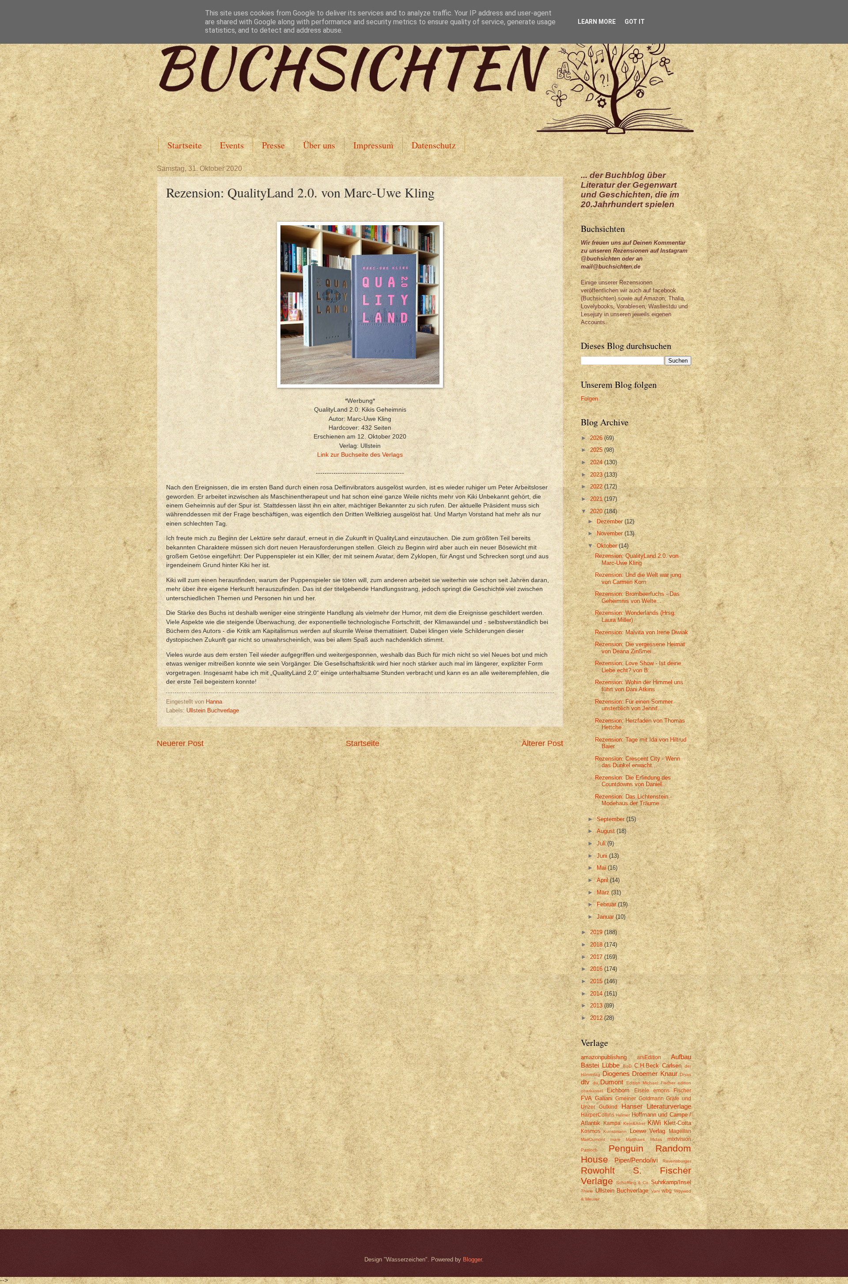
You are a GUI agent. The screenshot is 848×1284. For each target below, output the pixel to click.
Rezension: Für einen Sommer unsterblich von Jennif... (634, 705)
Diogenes (616, 1073)
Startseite (184, 145)
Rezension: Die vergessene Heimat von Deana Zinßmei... (640, 647)
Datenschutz (434, 145)
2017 (597, 957)
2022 (597, 486)
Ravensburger (676, 1161)
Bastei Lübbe (600, 1065)
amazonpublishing (604, 1057)
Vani (655, 1191)
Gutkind (608, 1107)
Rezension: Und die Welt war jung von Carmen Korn (638, 578)
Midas (656, 1139)
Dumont (611, 1082)
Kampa (612, 1123)
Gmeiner (625, 1098)
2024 (597, 462)
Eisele (641, 1090)
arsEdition (649, 1057)
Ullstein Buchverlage (212, 710)
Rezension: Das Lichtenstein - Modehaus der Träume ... (633, 800)
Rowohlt (598, 1170)
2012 (597, 1018)
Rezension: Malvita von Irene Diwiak (641, 632)
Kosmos (590, 1131)
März (604, 892)
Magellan (680, 1131)
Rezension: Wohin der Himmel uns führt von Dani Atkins (639, 685)
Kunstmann (615, 1131)
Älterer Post (542, 743)
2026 (597, 438)
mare (615, 1139)
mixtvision (679, 1139)
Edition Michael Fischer (650, 1082)
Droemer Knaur (655, 1073)
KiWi (654, 1122)
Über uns (319, 145)
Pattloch (589, 1150)
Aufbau (681, 1057)
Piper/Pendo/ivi (636, 1160)
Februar (607, 904)
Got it (635, 21)
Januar (606, 916)
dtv (585, 1082)
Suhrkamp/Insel (671, 1182)
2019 (597, 932)
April (603, 880)
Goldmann (651, 1098)
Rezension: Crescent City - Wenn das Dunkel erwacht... (637, 762)
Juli (602, 843)
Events (232, 145)
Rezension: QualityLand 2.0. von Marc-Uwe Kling (636, 559)
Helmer (623, 1115)
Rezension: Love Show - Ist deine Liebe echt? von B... (638, 666)
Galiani (604, 1098)
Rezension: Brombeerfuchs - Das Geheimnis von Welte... (637, 597)
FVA (586, 1098)
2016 (597, 969)
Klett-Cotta (677, 1123)
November (611, 533)
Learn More (597, 21)
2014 (597, 993)
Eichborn (618, 1090)
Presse (273, 145)
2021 (597, 499)
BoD (627, 1066)
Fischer (682, 1090)
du (595, 1082)
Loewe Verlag (648, 1131)
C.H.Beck (646, 1065)
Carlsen (671, 1065)
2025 (597, 450)
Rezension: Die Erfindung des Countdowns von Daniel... (633, 781)
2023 (597, 474)
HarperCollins (597, 1114)
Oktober (608, 545)
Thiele (587, 1191)
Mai (602, 867)
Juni (603, 855)
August (607, 831)
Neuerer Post (180, 743)
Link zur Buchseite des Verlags (360, 454)
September (611, 819)
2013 (597, 1005)
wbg (667, 1190)
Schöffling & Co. (633, 1182)
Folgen (589, 398)
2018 (597, 944)
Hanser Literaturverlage (656, 1106)
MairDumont (593, 1139)
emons (661, 1090)
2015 (597, 981)
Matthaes (635, 1139)
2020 (597, 511)
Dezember (611, 521)
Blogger (472, 1259)
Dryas (685, 1074)
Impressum (373, 145)
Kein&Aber (634, 1123)
